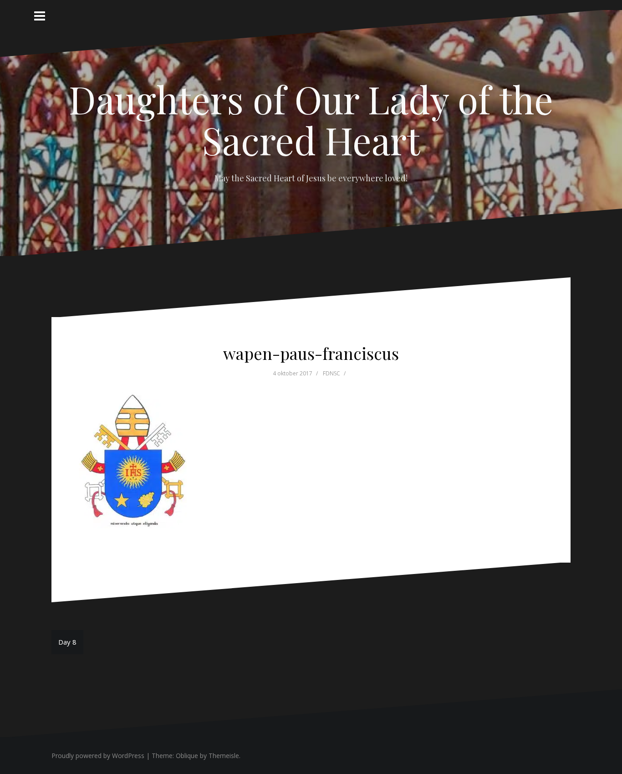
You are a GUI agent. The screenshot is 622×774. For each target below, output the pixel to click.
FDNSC (331, 373)
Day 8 (67, 641)
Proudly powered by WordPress (97, 755)
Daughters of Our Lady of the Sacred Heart (311, 119)
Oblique (187, 755)
